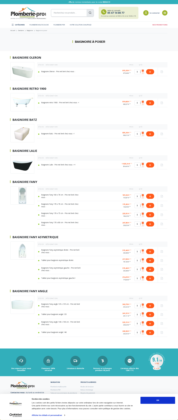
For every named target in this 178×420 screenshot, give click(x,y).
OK (157, 400)
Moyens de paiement (88, 393)
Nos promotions (159, 25)
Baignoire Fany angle (30, 291)
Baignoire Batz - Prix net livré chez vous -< (57, 133)
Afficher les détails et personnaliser (47, 415)
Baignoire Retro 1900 (29, 88)
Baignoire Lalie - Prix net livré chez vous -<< (58, 165)
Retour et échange (87, 390)
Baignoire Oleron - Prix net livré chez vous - (58, 71)
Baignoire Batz (24, 119)
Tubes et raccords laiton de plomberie (63, 393)
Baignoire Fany (24, 181)
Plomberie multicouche (39, 25)
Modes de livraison (87, 387)
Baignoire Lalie (24, 150)
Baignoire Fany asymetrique (35, 237)
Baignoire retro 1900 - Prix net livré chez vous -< (60, 102)
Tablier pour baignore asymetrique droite (57, 260)
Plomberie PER (59, 25)
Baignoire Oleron (26, 57)
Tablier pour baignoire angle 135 (54, 314)
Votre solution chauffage (80, 25)
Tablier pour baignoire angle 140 (54, 332)
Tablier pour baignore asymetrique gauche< (58, 278)
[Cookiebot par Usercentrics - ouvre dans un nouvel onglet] (15, 415)
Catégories (20, 25)
